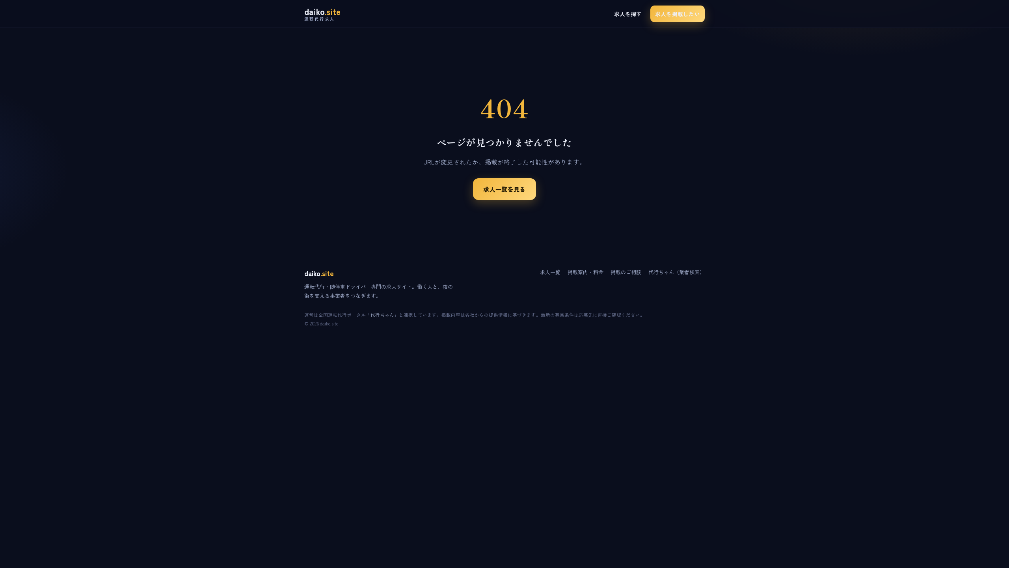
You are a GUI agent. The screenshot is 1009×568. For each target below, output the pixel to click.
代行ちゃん (382, 315)
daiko (322, 14)
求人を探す (628, 14)
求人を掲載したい (677, 14)
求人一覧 (550, 272)
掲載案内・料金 (585, 272)
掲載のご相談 (626, 272)
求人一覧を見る (504, 189)
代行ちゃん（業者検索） (676, 272)
